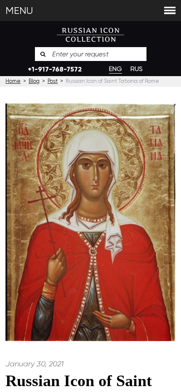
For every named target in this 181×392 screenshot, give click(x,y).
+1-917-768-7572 (55, 69)
